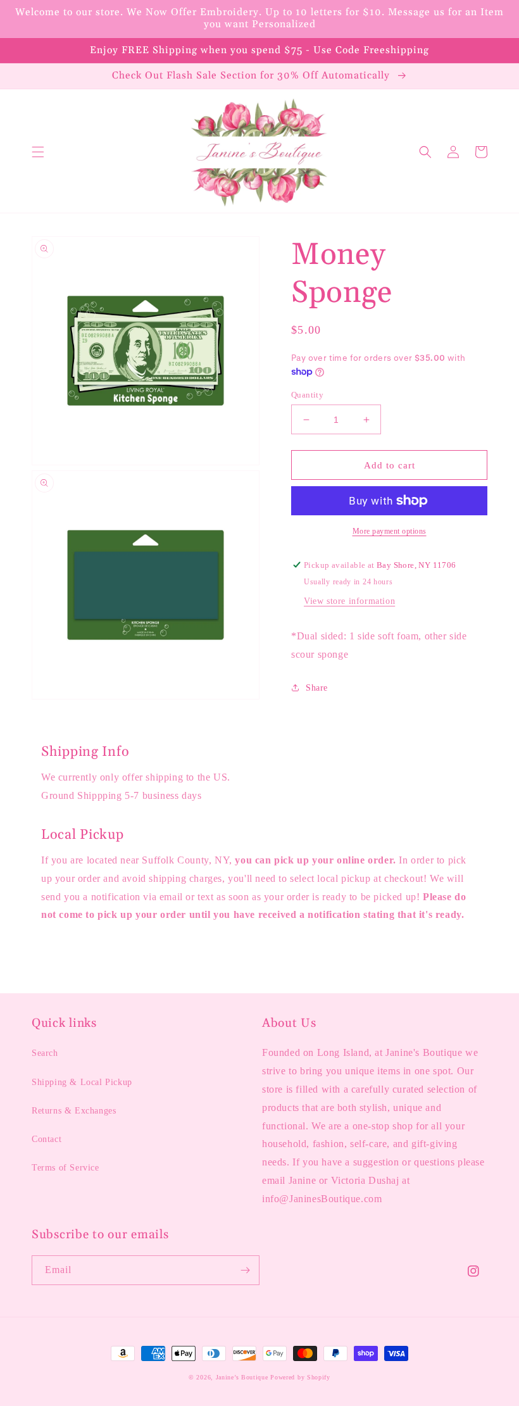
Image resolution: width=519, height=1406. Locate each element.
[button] (38, 152)
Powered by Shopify (300, 1377)
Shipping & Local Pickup (82, 1082)
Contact (46, 1139)
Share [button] (317, 688)
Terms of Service (65, 1167)
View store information (349, 601)
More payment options (390, 531)
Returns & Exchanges (74, 1110)
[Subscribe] (245, 1270)
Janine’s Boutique (242, 1377)
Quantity (307, 394)
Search (45, 1053)
